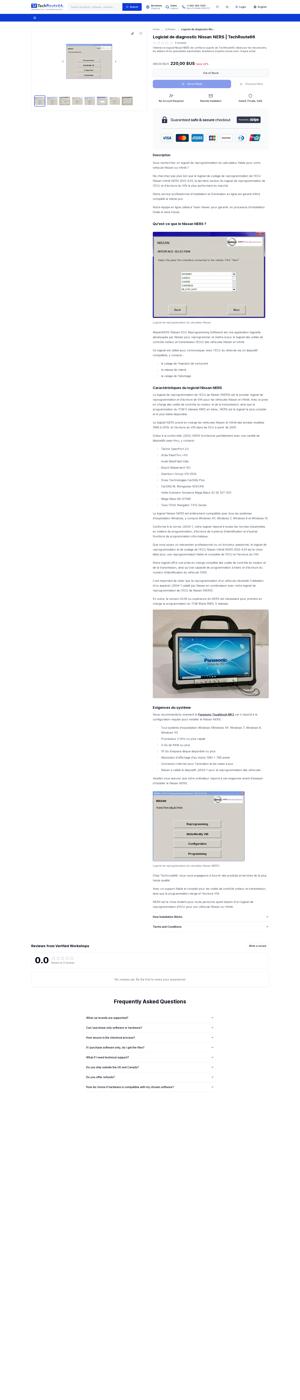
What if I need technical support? (107, 1057)
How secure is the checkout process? (110, 1037)
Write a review (257, 945)
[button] (89, 61)
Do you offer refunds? (100, 1077)
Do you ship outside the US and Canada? (112, 1067)
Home (156, 29)
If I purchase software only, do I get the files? (115, 1047)
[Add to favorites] (140, 33)
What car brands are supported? (107, 1018)
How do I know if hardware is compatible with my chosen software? (130, 1087)
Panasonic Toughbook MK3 (216, 714)
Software (170, 29)
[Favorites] (217, 6)
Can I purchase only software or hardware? (114, 1027)
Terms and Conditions (167, 926)
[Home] (34, 18)
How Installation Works (167, 917)
